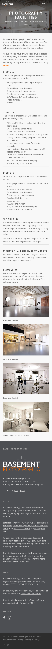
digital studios (32, 513)
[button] (45, 3)
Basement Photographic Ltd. (16, 478)
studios (26, 538)
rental (6, 65)
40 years (26, 522)
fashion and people (21, 525)
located (21, 553)
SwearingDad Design (32, 639)
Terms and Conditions (31, 593)
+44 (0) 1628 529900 (16, 491)
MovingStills (39, 528)
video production (22, 528)
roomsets (7, 525)
